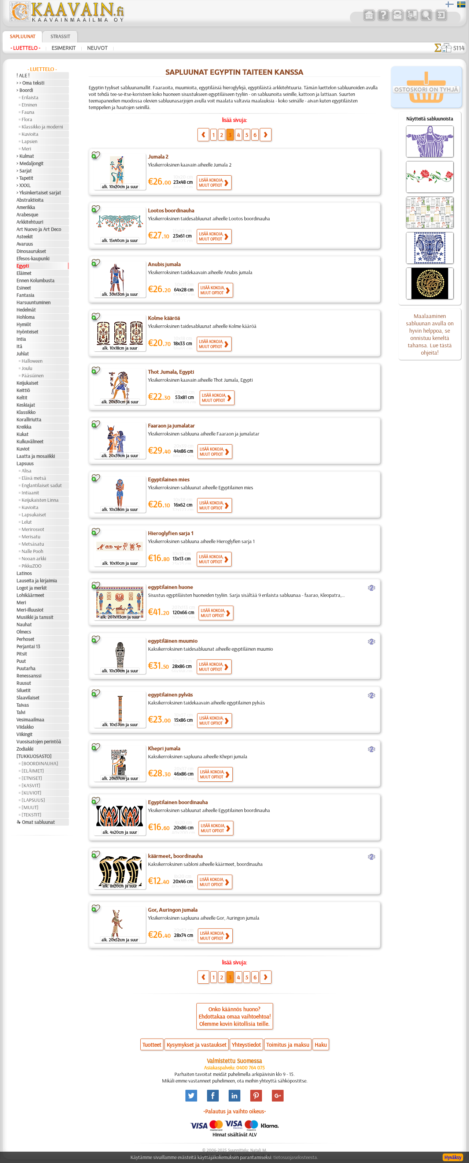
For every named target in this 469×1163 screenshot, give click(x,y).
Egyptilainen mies (168, 479)
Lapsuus (25, 463)
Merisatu (31, 536)
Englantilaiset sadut (42, 485)
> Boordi (24, 90)
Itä (19, 346)
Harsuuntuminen (33, 302)
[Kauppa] (369, 19)
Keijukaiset (27, 382)
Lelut (27, 522)
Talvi (20, 712)
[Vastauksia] (383, 19)
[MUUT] (30, 807)
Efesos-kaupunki (32, 258)
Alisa (27, 470)
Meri (26, 148)
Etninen (29, 104)
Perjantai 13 (28, 646)
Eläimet (24, 273)
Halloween (32, 361)
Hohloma (25, 317)
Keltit (21, 397)
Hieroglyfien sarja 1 (171, 533)
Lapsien (29, 141)
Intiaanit (30, 492)
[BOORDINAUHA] (40, 763)
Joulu (27, 368)
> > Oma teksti (30, 82)
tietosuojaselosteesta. (295, 1157)
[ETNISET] (32, 778)
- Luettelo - (25, 48)
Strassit (60, 36)
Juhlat (22, 353)
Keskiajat (25, 404)
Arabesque (27, 214)
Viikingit (24, 734)
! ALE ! (23, 75)
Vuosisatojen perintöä (38, 741)
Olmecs (23, 631)
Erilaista (30, 97)
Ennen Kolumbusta (35, 280)
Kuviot (23, 448)
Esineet (23, 287)
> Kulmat (25, 156)
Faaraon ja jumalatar (171, 426)
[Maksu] (412, 19)
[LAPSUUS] (33, 800)
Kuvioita (30, 134)
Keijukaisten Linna (40, 500)
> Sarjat (24, 170)
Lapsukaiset (34, 514)
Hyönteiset (27, 331)
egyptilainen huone (170, 587)
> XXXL (23, 185)
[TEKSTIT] (31, 814)
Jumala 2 (158, 157)
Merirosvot (33, 529)
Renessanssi (28, 675)
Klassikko (26, 412)
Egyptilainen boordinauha (178, 802)
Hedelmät (26, 309)
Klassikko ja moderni (42, 126)
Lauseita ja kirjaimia (36, 580)
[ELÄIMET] (33, 770)
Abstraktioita (30, 200)
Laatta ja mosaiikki (35, 456)
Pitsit (21, 653)
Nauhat (24, 624)
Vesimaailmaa (30, 719)
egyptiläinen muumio (172, 641)
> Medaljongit (30, 163)
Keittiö (23, 390)
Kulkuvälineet (30, 441)
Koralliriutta (28, 419)
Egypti (22, 265)
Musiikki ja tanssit (34, 617)
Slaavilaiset (28, 697)
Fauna (28, 112)
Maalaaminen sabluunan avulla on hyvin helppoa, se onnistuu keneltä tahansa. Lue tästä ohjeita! (430, 334)
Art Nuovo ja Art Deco (38, 229)
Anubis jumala (164, 264)
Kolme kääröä (164, 318)
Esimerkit (64, 48)
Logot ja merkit (31, 587)
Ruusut (23, 683)
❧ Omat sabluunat (35, 822)
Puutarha (26, 668)
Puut (21, 661)
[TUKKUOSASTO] (34, 756)
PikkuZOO (31, 565)
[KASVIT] (31, 785)
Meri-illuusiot (30, 609)
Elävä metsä (34, 478)
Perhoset (25, 639)
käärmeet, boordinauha (175, 856)
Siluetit (23, 690)
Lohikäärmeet (30, 595)
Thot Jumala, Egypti (171, 372)
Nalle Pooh (32, 551)
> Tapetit (24, 178)
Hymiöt (23, 324)
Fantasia (25, 295)
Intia (21, 339)
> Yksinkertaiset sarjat (38, 192)
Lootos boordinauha (171, 210)
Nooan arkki (34, 558)
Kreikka (24, 426)
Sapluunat (22, 36)
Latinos (24, 573)
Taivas (22, 705)
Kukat (22, 434)
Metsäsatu (33, 544)
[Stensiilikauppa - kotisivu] (66, 20)
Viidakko (25, 726)
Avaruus (24, 243)
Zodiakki (24, 748)
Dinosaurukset (31, 251)
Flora (27, 119)
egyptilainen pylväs (170, 695)
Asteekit (24, 236)
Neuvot (97, 48)
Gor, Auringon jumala (172, 910)
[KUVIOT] (31, 792)
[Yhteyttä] (397, 19)
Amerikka (25, 207)
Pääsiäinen (33, 375)
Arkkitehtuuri (29, 221)
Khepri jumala (164, 748)
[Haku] (426, 19)
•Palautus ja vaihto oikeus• (234, 1111)
